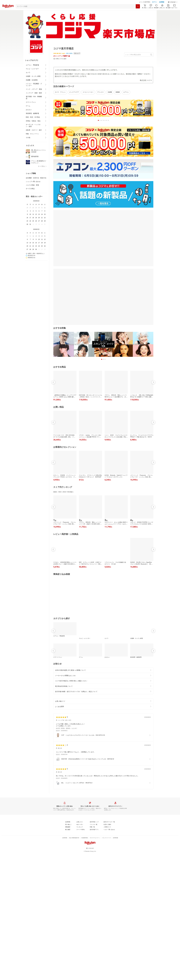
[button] (173, 7)
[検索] (138, 11)
